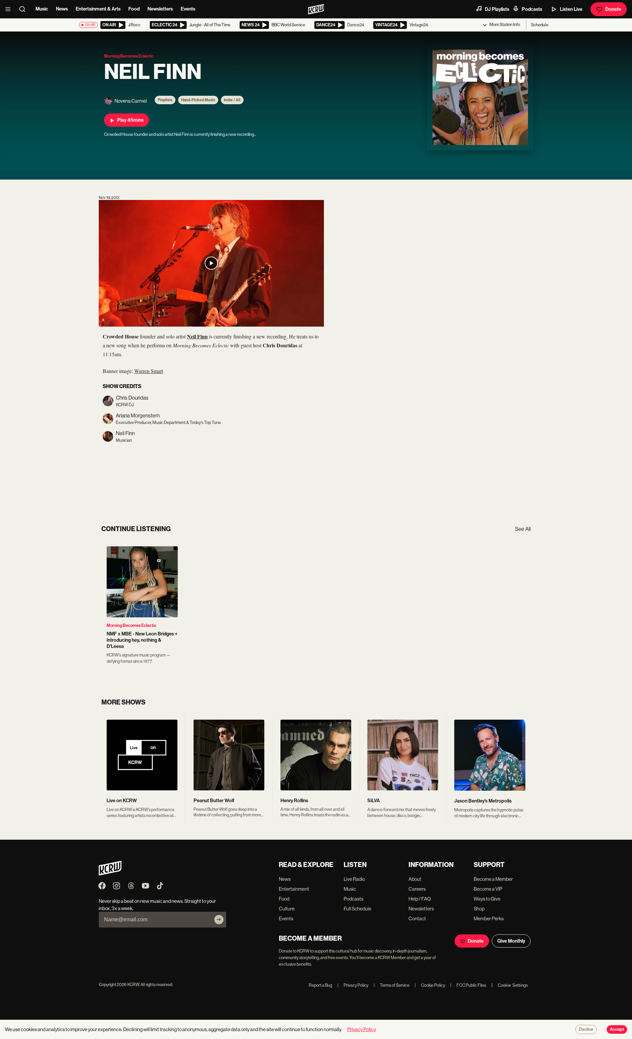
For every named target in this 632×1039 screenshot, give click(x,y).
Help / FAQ (419, 899)
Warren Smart (148, 370)
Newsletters (160, 9)
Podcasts (532, 9)
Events (188, 9)
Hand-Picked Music (198, 100)
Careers (417, 889)
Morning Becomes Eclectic (131, 625)
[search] (24, 9)
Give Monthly (511, 941)
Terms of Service (391, 985)
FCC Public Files (468, 985)
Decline (586, 1029)
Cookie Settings (513, 985)
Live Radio (354, 879)
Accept (617, 1029)
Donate (613, 9)
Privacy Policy (352, 985)
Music (42, 9)
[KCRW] (110, 874)
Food (134, 9)
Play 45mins (130, 120)
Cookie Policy (430, 985)
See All (523, 529)
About (414, 879)
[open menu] (10, 9)
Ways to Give (487, 899)
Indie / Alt (232, 100)
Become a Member (493, 879)
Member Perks (489, 918)
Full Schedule (357, 908)
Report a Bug (320, 985)
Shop (479, 908)
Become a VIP (488, 889)
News (62, 9)
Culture (287, 908)
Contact (417, 918)
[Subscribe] (219, 919)
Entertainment (294, 889)
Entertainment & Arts (98, 9)
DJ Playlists (497, 9)
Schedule (539, 24)
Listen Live (571, 9)
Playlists (165, 100)
